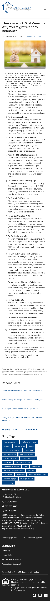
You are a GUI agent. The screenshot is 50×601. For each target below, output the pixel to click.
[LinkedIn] (46, 595)
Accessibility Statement (11, 564)
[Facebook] (34, 595)
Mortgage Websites (19, 588)
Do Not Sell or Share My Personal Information (20, 572)
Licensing (6, 550)
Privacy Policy (7, 555)
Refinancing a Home (34, 36)
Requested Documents (11, 559)
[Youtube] (40, 595)
